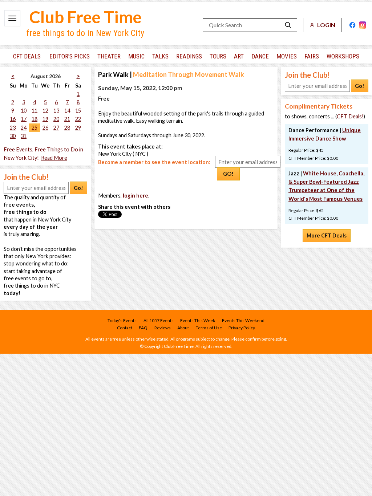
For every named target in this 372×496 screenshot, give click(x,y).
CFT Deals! (350, 116)
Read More (54, 158)
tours (218, 56)
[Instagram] (362, 25)
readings (189, 56)
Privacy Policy (242, 327)
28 (67, 128)
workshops (343, 56)
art (239, 56)
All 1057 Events (158, 320)
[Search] (288, 25)
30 (13, 136)
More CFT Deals (327, 235)
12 (45, 110)
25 (34, 128)
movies (286, 56)
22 (78, 119)
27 (56, 128)
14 (67, 110)
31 (24, 136)
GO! (228, 174)
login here (135, 195)
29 (78, 128)
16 (13, 119)
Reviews (162, 327)
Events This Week (197, 320)
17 (24, 119)
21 (67, 119)
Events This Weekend (243, 320)
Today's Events (122, 320)
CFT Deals (27, 56)
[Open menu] (12, 18)
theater (109, 56)
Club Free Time (85, 17)
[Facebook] (352, 25)
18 (34, 119)
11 (34, 110)
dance (260, 56)
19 (45, 119)
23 (13, 128)
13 (56, 110)
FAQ (143, 327)
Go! (78, 188)
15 (78, 110)
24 (24, 128)
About (183, 327)
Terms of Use (209, 327)
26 (45, 128)
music (136, 56)
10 (24, 110)
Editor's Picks (69, 56)
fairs (311, 56)
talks (160, 56)
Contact (124, 327)
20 (56, 119)
